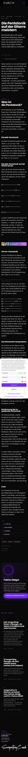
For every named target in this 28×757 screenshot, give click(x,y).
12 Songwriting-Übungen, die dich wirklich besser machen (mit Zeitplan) (13, 662)
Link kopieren (8, 527)
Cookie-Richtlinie (8, 396)
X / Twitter (7, 524)
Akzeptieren (14, 385)
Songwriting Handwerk (15, 679)
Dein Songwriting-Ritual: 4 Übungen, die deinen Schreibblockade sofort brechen (14, 625)
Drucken (6, 534)
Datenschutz (15, 396)
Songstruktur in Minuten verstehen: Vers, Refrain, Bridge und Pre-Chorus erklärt (13, 693)
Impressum (21, 396)
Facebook (7, 531)
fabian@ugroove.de (5, 740)
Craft (12, 648)
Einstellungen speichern (14, 393)
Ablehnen (14, 389)
